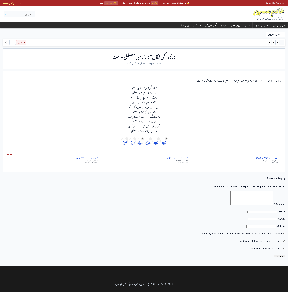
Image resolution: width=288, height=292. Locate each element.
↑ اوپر (13, 42)
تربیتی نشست (236, 25)
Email (281, 218)
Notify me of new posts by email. (266, 248)
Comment (279, 203)
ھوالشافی (223, 25)
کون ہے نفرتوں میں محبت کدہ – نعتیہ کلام (177, 158)
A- (273, 42)
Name (281, 211)
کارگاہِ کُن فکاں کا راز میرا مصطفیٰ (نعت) (87, 158)
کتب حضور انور (211, 25)
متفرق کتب (197, 25)
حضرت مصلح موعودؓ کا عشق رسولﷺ (266, 158)
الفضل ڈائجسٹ (131, 63)
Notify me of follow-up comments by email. (261, 240)
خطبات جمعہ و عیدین (262, 25)
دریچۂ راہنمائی (184, 25)
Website (281, 225)
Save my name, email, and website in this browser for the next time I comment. (242, 233)
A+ (277, 42)
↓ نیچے (6, 42)
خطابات (247, 25)
